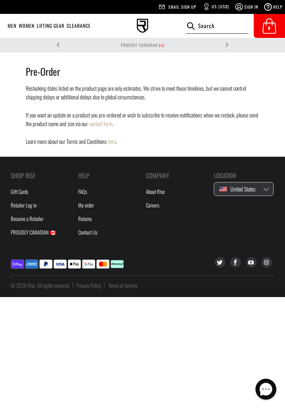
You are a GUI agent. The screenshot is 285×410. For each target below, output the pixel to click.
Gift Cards (19, 191)
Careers (152, 205)
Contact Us (87, 232)
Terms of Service (123, 285)
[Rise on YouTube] (251, 262)
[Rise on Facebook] (235, 262)
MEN (12, 25)
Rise (31, 285)
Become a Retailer (27, 218)
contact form (100, 124)
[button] (265, 389)
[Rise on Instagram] (267, 262)
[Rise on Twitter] (220, 262)
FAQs (82, 191)
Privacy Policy (88, 285)
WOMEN (26, 25)
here (112, 141)
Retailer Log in (23, 205)
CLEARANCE (79, 25)
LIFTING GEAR (50, 25)
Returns (85, 218)
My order (86, 205)
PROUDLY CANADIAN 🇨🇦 (142, 45)
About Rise (155, 191)
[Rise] (142, 26)
